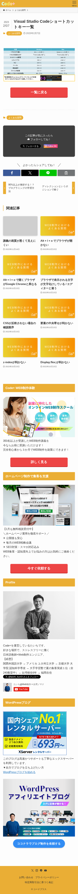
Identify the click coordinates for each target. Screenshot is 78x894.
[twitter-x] (32, 870)
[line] (41, 870)
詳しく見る (39, 462)
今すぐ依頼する (39, 568)
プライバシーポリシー (47, 877)
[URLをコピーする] (66, 173)
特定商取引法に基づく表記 (39, 882)
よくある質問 (14, 33)
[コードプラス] (8, 3)
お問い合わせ (26, 877)
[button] (11, 173)
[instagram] (36, 870)
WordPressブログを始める (19, 772)
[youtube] (45, 870)
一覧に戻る (39, 92)
